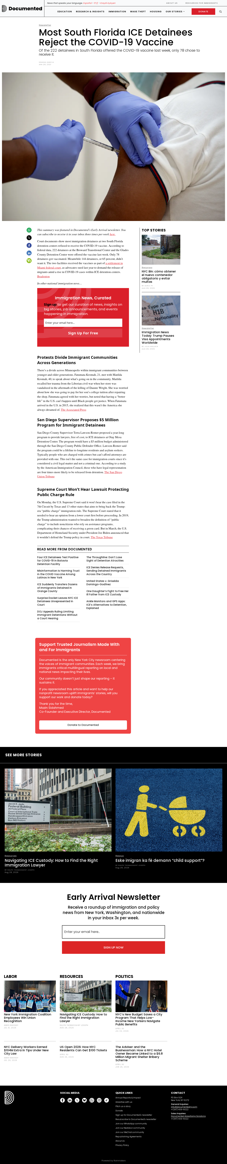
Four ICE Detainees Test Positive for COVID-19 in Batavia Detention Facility (57, 561)
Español (87, 3)
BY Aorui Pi (147, 286)
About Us (171, 3)
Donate (119, 1110)
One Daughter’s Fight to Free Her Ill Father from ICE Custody (107, 592)
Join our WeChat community (129, 1132)
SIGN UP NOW (113, 947)
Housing (156, 11)
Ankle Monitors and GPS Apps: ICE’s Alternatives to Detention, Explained (106, 605)
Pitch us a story (123, 1106)
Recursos (147, 267)
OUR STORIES (174, 11)
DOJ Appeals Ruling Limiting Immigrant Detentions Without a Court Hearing (57, 615)
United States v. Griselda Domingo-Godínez (102, 582)
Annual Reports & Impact (128, 1097)
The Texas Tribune (102, 537)
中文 (96, 3)
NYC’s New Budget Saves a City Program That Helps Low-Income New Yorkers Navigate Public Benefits (138, 1019)
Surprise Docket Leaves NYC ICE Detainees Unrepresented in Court (57, 601)
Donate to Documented (83, 725)
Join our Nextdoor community (130, 1127)
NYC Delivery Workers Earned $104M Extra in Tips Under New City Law (26, 1050)
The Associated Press (73, 410)
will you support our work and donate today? (78, 695)
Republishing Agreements (128, 1136)
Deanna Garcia (46, 62)
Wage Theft (138, 11)
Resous (119, 855)
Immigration (117, 11)
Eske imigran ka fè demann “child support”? (160, 860)
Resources (10, 855)
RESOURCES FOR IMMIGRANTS (201, 3)
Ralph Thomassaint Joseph (74, 1025)
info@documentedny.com (184, 1106)
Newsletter (45, 25)
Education (64, 11)
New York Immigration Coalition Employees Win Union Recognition (27, 1017)
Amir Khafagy (11, 1025)
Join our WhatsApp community (131, 1123)
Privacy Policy (122, 1145)
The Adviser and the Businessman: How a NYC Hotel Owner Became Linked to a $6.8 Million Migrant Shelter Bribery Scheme (139, 1053)
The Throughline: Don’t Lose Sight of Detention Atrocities (105, 559)
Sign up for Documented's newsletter (133, 1115)
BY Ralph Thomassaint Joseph (20, 870)
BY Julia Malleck (150, 346)
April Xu (64, 1054)
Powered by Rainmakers (114, 1160)
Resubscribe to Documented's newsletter (135, 1119)
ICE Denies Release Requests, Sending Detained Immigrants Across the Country (106, 571)
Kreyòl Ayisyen (107, 3)
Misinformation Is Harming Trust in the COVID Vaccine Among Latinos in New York (58, 574)
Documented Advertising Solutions (188, 1116)
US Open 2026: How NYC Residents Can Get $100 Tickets (83, 1048)
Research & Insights (90, 11)
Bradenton (43, 276)
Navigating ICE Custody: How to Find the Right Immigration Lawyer (51, 863)
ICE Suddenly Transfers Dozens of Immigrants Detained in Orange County (57, 588)
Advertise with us (123, 1102)
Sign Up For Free (83, 332)
